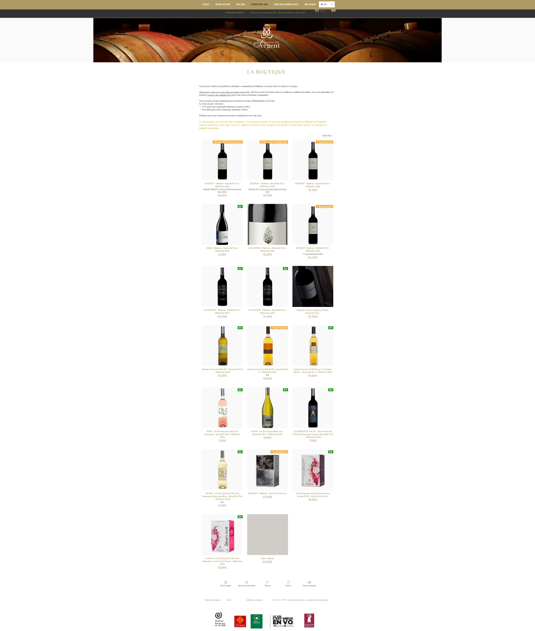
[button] (333, 9)
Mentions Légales (213, 599)
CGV (229, 599)
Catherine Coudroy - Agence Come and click (308, 599)
